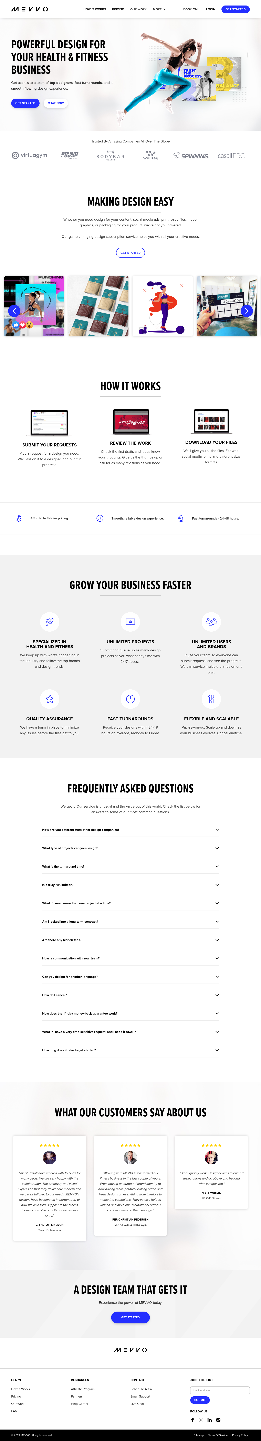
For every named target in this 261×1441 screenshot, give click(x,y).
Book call (191, 9)
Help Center (79, 1404)
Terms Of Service (218, 1435)
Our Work (17, 1404)
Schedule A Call (141, 1389)
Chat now (56, 103)
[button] (161, 9)
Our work (138, 9)
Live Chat (137, 1404)
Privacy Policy (240, 1435)
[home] (29, 9)
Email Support (140, 1396)
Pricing (118, 9)
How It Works (20, 1389)
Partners (77, 1396)
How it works (94, 9)
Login (210, 9)
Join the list (201, 1380)
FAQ (14, 1411)
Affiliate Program (83, 1389)
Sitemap (198, 1435)
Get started (236, 9)
